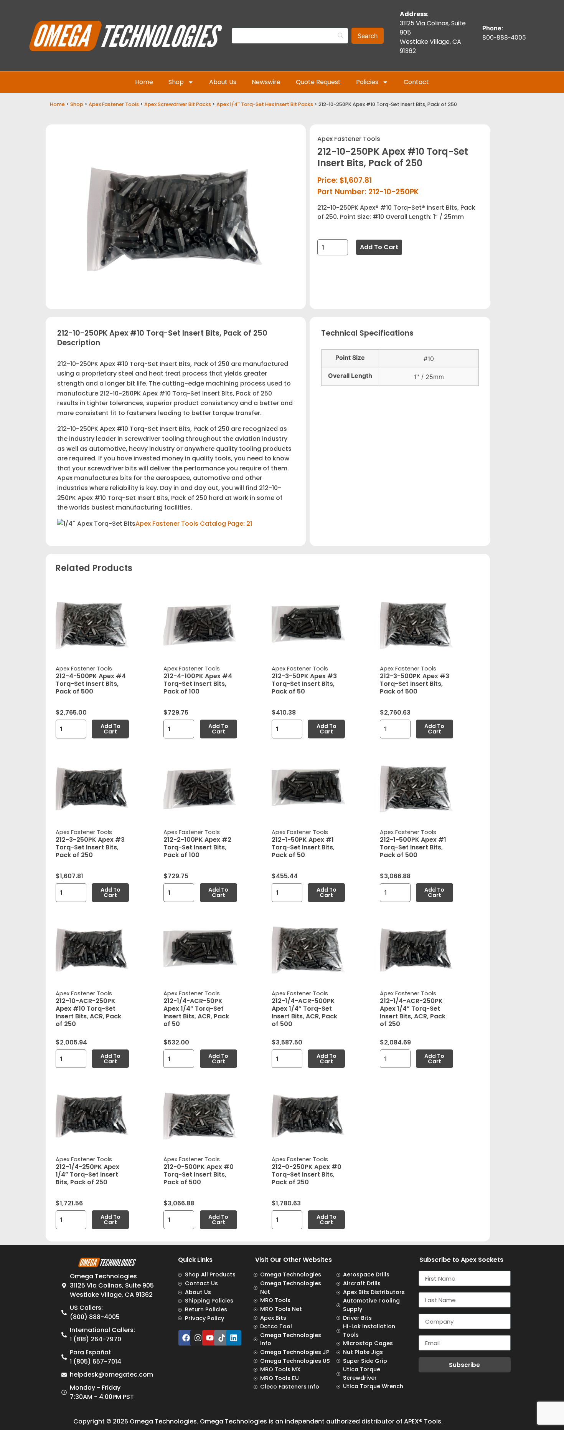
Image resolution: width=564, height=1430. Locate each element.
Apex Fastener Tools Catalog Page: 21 (193, 523)
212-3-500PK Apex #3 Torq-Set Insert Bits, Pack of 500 (414, 684)
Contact (416, 82)
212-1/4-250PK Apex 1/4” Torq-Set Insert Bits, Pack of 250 (87, 1174)
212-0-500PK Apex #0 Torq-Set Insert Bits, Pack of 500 (198, 1174)
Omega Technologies (163, 1421)
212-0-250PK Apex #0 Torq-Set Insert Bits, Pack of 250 (306, 1174)
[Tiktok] (221, 1338)
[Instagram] (198, 1338)
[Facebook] (186, 1338)
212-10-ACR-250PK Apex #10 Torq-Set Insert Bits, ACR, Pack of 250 (88, 1012)
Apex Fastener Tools (114, 104)
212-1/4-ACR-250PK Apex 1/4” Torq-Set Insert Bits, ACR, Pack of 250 (412, 1012)
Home (144, 82)
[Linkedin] (233, 1338)
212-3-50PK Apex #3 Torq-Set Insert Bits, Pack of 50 (304, 684)
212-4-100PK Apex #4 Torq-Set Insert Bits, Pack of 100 (197, 684)
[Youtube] (210, 1338)
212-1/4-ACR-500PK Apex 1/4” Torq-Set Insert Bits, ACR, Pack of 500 (304, 1012)
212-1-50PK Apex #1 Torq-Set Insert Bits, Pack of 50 (303, 847)
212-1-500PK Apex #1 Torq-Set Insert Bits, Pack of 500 (413, 847)
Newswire (266, 82)
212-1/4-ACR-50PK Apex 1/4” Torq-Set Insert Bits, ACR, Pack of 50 (196, 1012)
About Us (222, 82)
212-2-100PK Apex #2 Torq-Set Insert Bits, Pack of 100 (197, 847)
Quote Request (318, 82)
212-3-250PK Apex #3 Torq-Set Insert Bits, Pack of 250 (90, 847)
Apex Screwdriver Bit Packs (177, 104)
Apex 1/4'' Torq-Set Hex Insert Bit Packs (264, 104)
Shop (176, 82)
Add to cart (379, 247)
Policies (367, 82)
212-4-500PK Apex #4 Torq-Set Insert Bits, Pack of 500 (91, 684)
